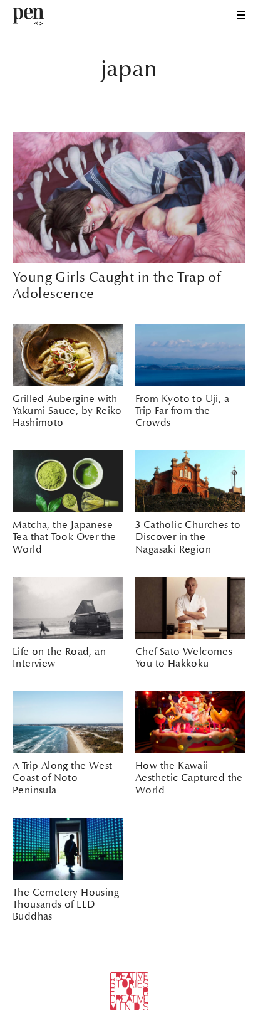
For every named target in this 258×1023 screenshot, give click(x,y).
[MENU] (241, 15)
